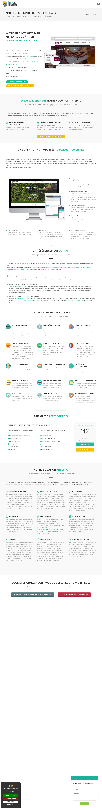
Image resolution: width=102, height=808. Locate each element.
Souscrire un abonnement (17, 81)
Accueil (87, 14)
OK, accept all (11, 795)
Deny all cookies (11, 798)
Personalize (10, 801)
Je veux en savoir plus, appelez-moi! (20, 85)
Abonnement (75, 594)
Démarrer (85, 444)
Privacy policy (10, 804)
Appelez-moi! (85, 449)
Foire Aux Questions (33, 594)
